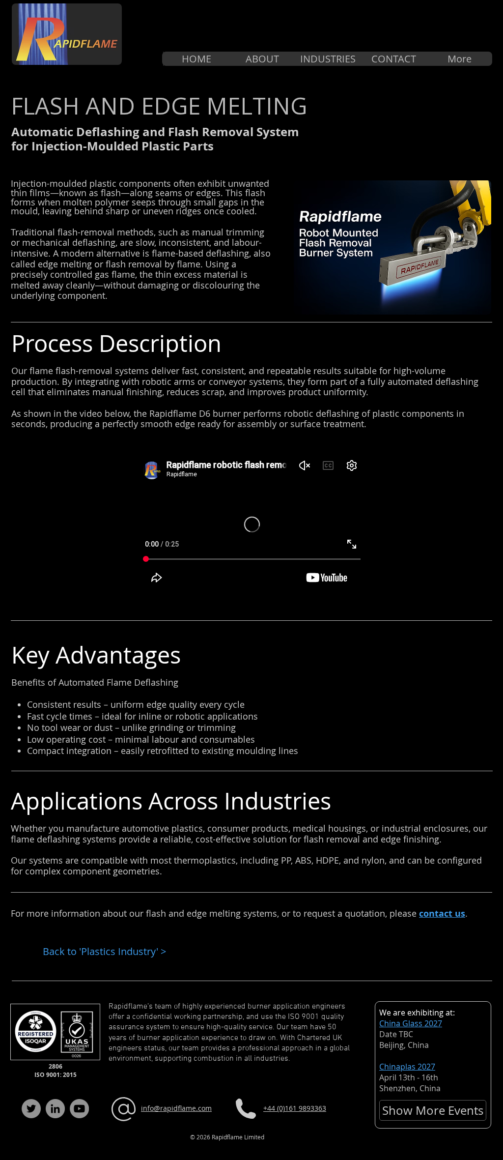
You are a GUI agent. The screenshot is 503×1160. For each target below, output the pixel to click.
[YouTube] (79, 1108)
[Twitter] (31, 1108)
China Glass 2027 (410, 1023)
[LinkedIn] (55, 1108)
